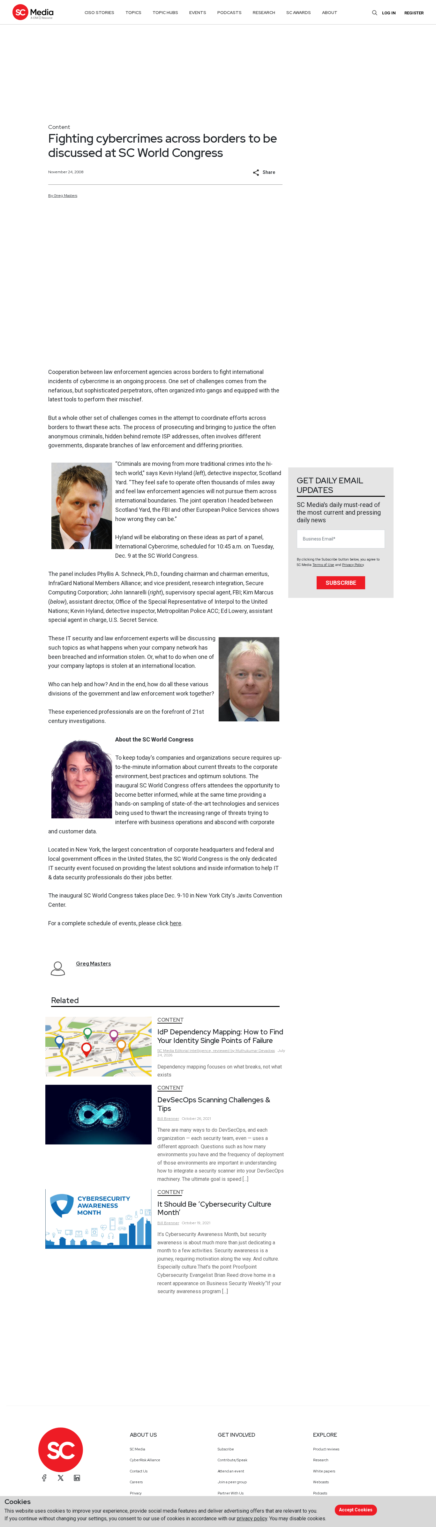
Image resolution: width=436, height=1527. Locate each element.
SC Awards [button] (298, 12)
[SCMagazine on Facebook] (44, 1478)
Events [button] (197, 12)
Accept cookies (355, 1509)
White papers (324, 1471)
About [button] (329, 12)
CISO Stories (99, 12)
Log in (389, 13)
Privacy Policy (353, 565)
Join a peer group (232, 1482)
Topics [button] (133, 12)
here (175, 923)
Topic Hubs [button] (165, 12)
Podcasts (320, 1493)
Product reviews (326, 1449)
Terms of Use (323, 565)
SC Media (137, 1449)
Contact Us (138, 1471)
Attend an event (231, 1471)
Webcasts (321, 1482)
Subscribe (341, 582)
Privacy (136, 1493)
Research (320, 1460)
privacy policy (252, 1519)
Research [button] (264, 12)
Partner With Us (231, 1493)
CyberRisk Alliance (145, 1460)
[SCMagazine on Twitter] (60, 1478)
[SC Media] (32, 12)
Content (59, 126)
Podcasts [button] (229, 12)
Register (414, 13)
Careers (136, 1482)
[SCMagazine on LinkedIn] (77, 1478)
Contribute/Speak (232, 1460)
